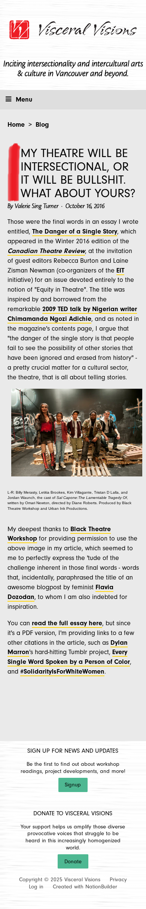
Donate (73, 861)
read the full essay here (67, 623)
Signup (73, 785)
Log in (36, 887)
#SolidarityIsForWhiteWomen (62, 671)
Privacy (118, 879)
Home (16, 125)
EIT (120, 270)
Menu (24, 99)
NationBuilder (101, 887)
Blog (42, 125)
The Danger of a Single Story (74, 231)
